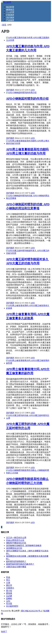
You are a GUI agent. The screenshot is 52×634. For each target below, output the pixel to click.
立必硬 (9, 596)
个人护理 (10, 12)
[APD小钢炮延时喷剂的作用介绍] (21, 92)
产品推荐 (10, 20)
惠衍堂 (9, 585)
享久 (8, 580)
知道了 (4, 631)
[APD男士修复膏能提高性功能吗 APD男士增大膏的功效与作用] (28, 143)
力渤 (8, 583)
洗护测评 (10, 17)
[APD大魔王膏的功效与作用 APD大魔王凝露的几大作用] (28, 40)
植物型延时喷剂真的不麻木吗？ (20, 564)
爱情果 (9, 593)
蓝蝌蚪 (9, 598)
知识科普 (10, 7)
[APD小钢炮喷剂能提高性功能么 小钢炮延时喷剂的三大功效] (28, 473)
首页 (4, 25)
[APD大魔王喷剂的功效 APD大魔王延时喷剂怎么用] (28, 418)
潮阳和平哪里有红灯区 (16, 543)
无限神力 (10, 588)
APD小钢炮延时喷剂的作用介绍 (27, 98)
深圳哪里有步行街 (14, 548)
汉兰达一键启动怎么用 (16, 537)
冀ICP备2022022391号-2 (31, 611)
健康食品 (10, 9)
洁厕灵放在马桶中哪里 (16, 567)
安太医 (9, 603)
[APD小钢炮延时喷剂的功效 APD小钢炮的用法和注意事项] (28, 198)
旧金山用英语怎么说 (15, 540)
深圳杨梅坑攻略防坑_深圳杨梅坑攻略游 (23, 545)
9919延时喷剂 (12, 606)
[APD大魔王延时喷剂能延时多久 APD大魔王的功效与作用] (28, 253)
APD (33, 90)
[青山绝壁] (6, 2)
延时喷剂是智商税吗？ (16, 561)
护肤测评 (10, 15)
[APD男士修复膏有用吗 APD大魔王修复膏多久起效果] (28, 308)
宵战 (8, 577)
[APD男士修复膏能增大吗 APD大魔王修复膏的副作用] (28, 363)
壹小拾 (9, 591)
